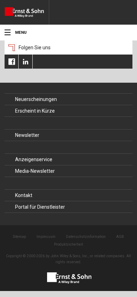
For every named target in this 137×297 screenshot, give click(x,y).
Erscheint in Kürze (35, 111)
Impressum (46, 236)
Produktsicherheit (68, 244)
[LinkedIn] (25, 62)
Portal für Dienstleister (40, 207)
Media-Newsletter (35, 171)
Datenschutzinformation (86, 236)
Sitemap (19, 236)
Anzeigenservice (33, 159)
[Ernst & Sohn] (27, 12)
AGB (120, 236)
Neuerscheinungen (36, 99)
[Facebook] (11, 62)
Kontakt (23, 195)
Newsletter (27, 135)
